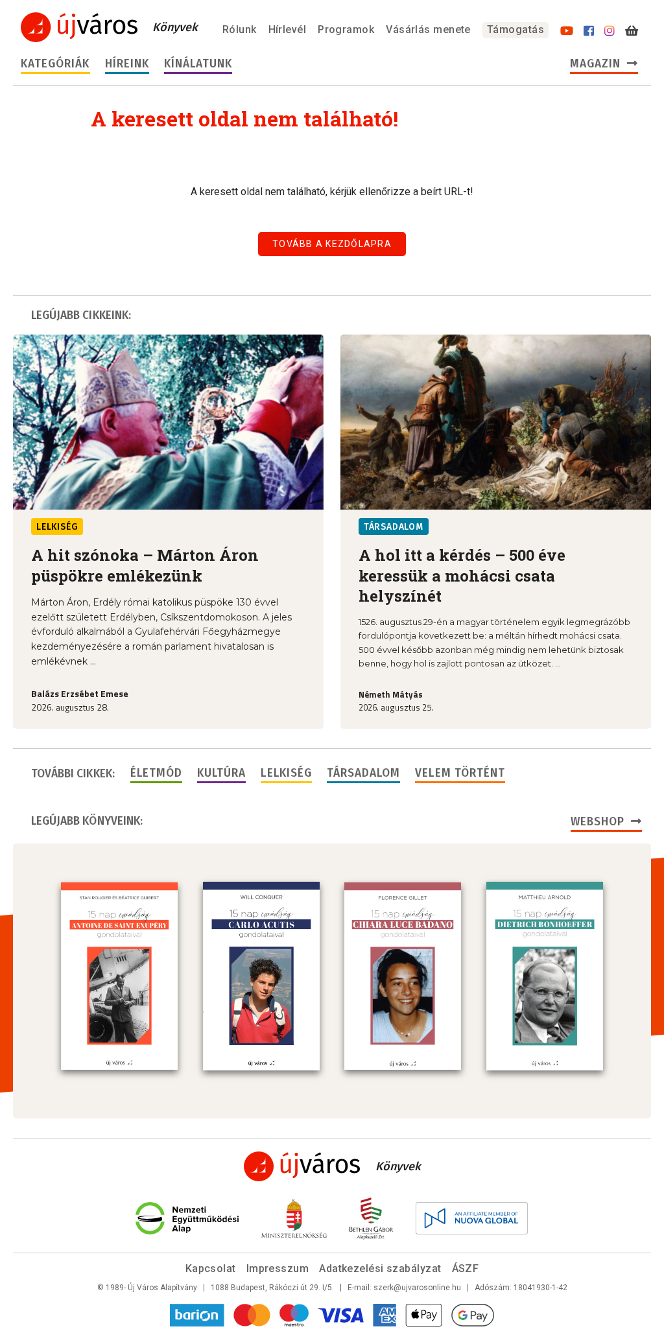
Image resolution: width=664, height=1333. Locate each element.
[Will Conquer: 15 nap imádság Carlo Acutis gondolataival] (261, 976)
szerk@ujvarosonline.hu (417, 1287)
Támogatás (515, 29)
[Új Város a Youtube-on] (566, 31)
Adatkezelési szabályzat (380, 1268)
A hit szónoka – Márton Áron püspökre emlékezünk (145, 565)
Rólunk (239, 29)
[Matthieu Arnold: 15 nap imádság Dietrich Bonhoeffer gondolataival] (544, 976)
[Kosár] (631, 31)
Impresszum (277, 1268)
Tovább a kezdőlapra (332, 244)
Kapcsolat (210, 1268)
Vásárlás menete (428, 29)
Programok (346, 29)
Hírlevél (287, 29)
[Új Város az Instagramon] (609, 31)
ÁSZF (465, 1268)
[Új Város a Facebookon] (589, 31)
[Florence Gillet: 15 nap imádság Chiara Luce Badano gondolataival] (402, 976)
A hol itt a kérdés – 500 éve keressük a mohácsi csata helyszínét (462, 575)
